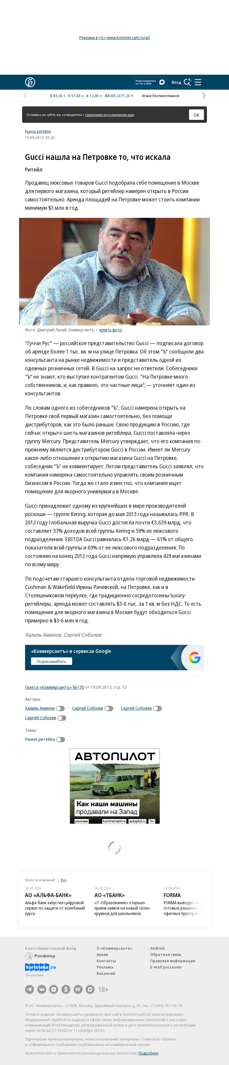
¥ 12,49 (92, 95)
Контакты (106, 960)
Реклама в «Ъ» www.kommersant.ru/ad (114, 37)
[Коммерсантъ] (30, 82)
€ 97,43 (74, 95)
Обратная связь (165, 954)
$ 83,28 (56, 95)
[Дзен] (53, 989)
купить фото (110, 330)
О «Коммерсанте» (114, 948)
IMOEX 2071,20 (117, 95)
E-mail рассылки (166, 967)
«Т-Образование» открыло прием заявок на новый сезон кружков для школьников (122, 908)
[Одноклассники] (65, 989)
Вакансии (106, 973)
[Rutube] (78, 989)
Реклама (105, 967)
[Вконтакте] (41, 989)
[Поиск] (187, 82)
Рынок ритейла (38, 131)
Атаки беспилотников (160, 95)
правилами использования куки (109, 114)
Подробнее (148, 1053)
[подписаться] (62, 708)
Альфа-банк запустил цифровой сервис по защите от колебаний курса (55, 908)
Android (157, 948)
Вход (176, 82)
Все (63, 880)
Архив (102, 954)
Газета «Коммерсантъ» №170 (54, 687)
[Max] (90, 989)
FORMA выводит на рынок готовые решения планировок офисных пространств (192, 908)
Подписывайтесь (51, 661)
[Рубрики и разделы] (198, 82)
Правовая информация (172, 960)
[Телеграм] (29, 989)
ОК (196, 115)
